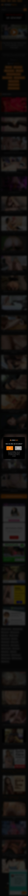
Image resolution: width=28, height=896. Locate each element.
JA (10, 448)
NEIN (18, 448)
